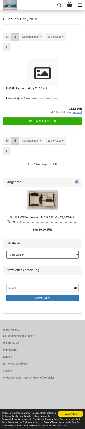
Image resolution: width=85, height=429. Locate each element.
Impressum (10, 349)
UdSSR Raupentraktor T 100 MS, (26, 88)
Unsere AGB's (11, 342)
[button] (7, 37)
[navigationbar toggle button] (80, 5)
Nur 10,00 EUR (42, 229)
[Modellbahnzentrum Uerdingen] (8, 5)
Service (7, 370)
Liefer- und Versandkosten (18, 335)
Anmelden (42, 298)
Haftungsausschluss (15, 363)
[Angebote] (77, 182)
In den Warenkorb (42, 121)
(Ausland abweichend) (46, 98)
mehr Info (62, 425)
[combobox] (32, 37)
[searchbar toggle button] (59, 5)
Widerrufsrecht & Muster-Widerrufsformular (28, 377)
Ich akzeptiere (70, 413)
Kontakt (7, 356)
